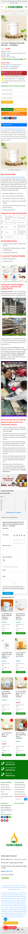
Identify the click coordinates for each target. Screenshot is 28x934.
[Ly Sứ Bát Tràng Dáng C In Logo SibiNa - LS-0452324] (7, 644)
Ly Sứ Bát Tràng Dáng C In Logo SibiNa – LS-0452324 (7, 655)
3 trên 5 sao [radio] (19, 541)
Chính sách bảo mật (19, 791)
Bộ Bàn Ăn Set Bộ (16, 902)
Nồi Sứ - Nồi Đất (7, 887)
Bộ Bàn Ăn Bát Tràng (8, 902)
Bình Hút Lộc (18, 885)
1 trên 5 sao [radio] (14, 541)
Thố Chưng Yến (7, 904)
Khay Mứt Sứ (9, 911)
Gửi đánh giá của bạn (13, 512)
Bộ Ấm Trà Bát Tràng (15, 894)
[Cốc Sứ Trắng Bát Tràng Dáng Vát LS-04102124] (21, 725)
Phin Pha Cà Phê (6, 894)
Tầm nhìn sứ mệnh (5, 787)
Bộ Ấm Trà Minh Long (21, 896)
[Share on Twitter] (7, 118)
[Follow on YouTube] (7, 820)
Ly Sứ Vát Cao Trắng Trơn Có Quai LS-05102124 (20, 616)
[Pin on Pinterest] (13, 118)
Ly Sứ (13, 11)
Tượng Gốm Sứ (11, 909)
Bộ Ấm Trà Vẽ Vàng (21, 898)
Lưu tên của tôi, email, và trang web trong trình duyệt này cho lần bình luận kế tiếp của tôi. (14, 588)
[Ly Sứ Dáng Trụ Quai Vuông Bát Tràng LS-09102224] (7, 605)
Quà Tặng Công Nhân (18, 915)
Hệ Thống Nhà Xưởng (6, 789)
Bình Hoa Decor (18, 907)
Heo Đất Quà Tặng (16, 911)
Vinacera (18, 889)
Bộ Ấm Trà (7, 885)
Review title (5, 528)
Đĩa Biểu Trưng (7, 913)
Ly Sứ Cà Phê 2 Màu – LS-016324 (7, 734)
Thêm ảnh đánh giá (7, 557)
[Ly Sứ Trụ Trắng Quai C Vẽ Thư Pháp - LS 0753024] (21, 683)
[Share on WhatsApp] (2, 118)
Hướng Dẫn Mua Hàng (20, 784)
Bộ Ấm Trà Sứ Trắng (5, 898)
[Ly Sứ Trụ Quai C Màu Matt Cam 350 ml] (21, 644)
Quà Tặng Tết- (20, 916)
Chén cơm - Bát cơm (10, 900)
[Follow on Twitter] (4, 817)
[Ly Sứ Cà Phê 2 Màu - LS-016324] (7, 725)
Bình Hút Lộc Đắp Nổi (15, 904)
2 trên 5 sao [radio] (17, 541)
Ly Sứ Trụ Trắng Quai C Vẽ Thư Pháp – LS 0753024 (21, 694)
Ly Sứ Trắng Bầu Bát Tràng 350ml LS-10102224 (6, 694)
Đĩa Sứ (18, 900)
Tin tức (2, 791)
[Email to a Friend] (10, 118)
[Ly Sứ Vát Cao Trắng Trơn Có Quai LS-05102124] (21, 605)
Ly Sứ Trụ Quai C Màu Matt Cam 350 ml (20, 654)
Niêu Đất (5, 909)
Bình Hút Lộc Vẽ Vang (18, 905)
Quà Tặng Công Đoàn (9, 915)
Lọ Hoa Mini (11, 907)
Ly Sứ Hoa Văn (16, 892)
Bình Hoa (6, 907)
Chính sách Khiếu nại (19, 789)
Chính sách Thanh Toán (20, 794)
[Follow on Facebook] (2, 817)
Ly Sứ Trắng (20, 11)
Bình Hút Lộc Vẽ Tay (9, 905)
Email (4, 576)
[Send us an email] (7, 817)
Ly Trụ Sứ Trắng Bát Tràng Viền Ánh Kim (11, 129)
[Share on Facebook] (5, 118)
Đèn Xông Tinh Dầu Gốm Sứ (16, 913)
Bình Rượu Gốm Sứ (19, 909)
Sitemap (3, 812)
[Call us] (10, 817)
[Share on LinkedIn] (15, 118)
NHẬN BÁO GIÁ (6, 633)
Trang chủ (7, 11)
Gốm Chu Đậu (21, 887)
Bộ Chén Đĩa (12, 885)
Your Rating (5, 534)
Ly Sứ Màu (22, 892)
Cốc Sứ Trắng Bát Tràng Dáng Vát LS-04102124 (21, 735)
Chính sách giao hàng (20, 787)
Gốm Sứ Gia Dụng (14, 887)
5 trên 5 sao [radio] (24, 541)
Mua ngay (21, 109)
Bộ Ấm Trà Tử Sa (13, 898)
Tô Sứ (15, 900)
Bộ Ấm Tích (22, 894)
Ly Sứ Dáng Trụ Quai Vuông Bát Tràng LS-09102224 (7, 616)
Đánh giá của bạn (7, 545)
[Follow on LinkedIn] (4, 820)
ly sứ (9, 66)
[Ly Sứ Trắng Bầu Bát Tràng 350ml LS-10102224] (7, 683)
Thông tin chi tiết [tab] (7, 124)
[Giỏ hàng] (26, 6)
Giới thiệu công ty (5, 784)
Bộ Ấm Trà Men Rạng (12, 896)
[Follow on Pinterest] (2, 820)
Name (4, 570)
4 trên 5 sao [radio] (22, 541)
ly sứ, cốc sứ (11, 64)
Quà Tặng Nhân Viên (13, 916)
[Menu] (2, 6)
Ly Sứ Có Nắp (9, 892)
